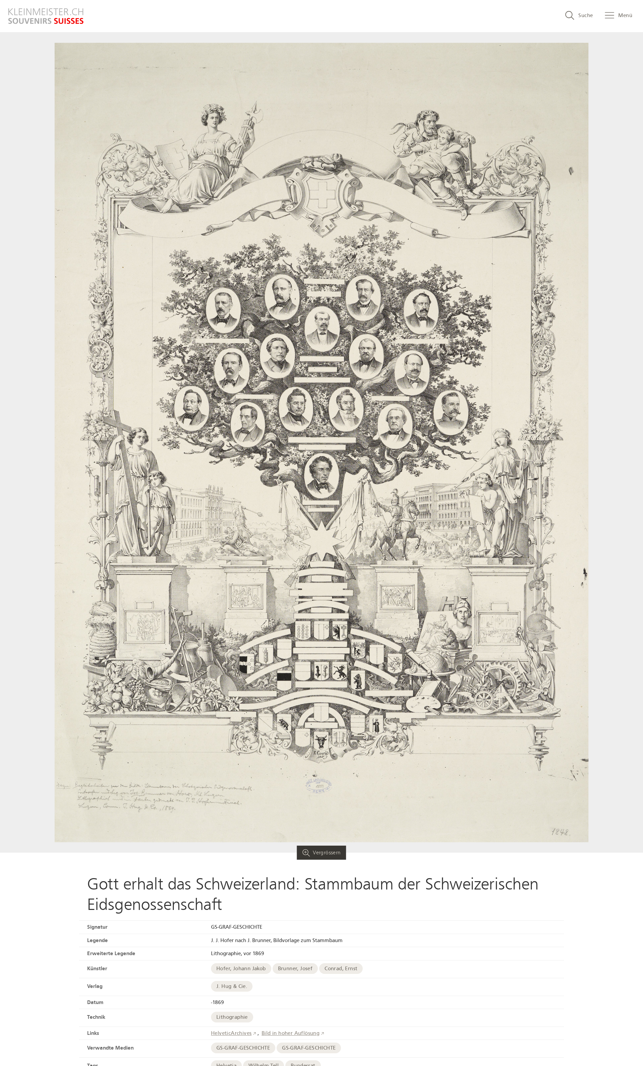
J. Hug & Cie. (231, 986)
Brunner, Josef (295, 969)
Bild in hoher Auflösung (290, 1033)
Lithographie (232, 1017)
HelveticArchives (231, 1033)
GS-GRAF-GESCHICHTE (243, 1048)
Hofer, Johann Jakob (241, 969)
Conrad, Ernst (341, 969)
